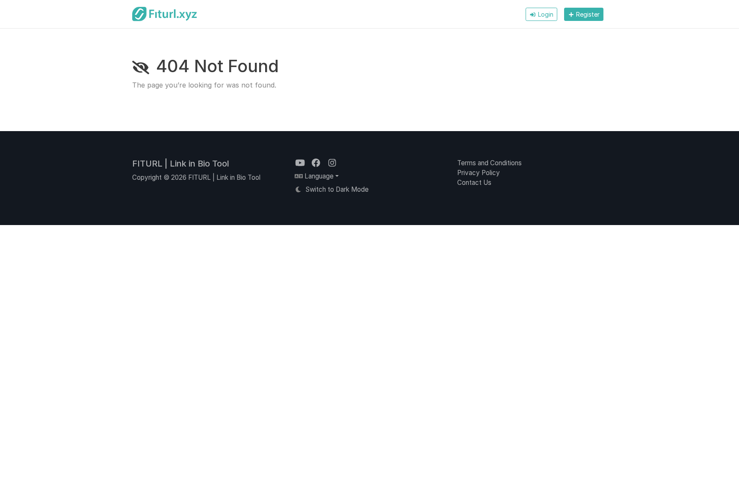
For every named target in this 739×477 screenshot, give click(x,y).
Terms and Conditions (489, 163)
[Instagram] (332, 163)
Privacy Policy (478, 173)
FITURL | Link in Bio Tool (180, 163)
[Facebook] (316, 163)
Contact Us (474, 183)
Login (544, 14)
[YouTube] (301, 163)
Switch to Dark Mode (336, 189)
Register (587, 14)
